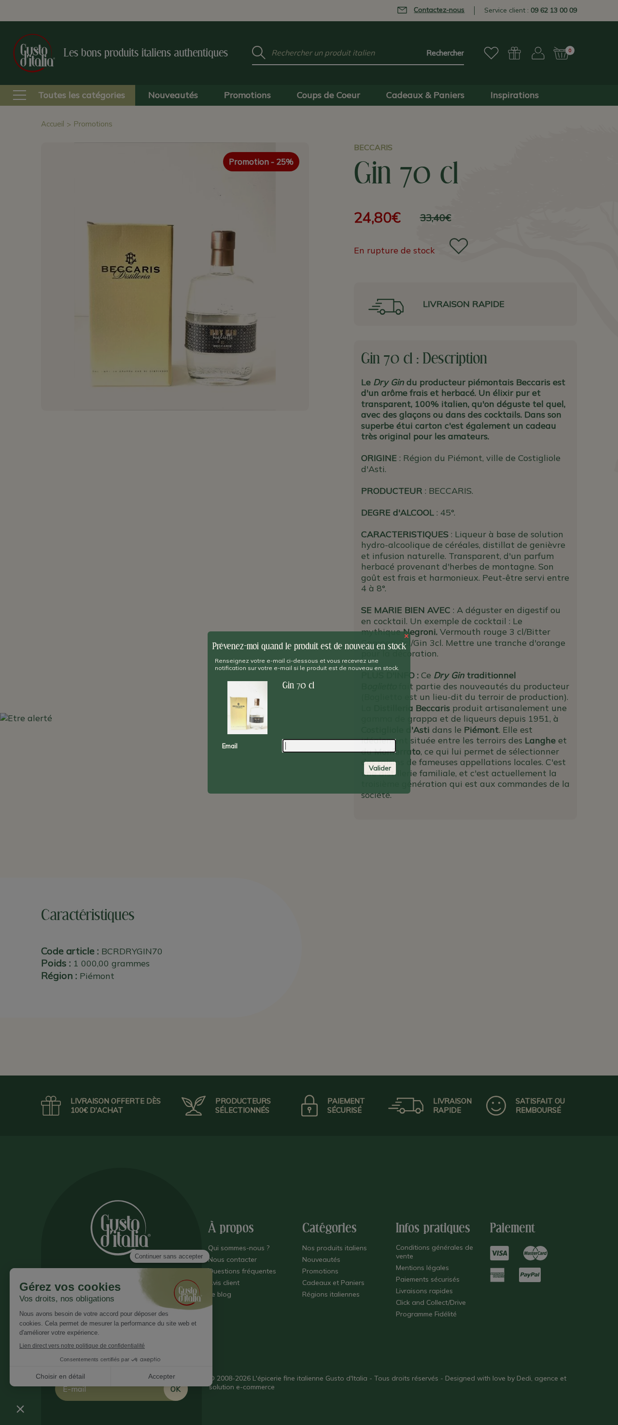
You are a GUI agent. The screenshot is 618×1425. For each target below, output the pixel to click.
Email (230, 746)
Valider (380, 768)
